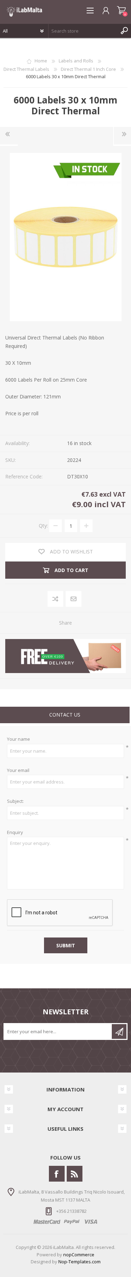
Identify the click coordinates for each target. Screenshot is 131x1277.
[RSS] (74, 1174)
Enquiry (15, 832)
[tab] (65, 716)
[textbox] (83, 31)
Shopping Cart (121, 10)
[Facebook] (57, 1174)
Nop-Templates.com (79, 1261)
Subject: (15, 801)
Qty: (43, 525)
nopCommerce (78, 1254)
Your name (18, 739)
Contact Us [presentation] (64, 714)
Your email (18, 770)
